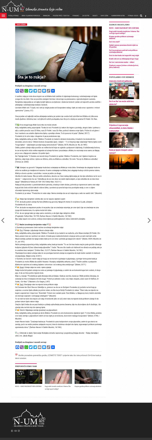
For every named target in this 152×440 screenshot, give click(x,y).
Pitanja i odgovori (134, 15)
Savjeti (94, 15)
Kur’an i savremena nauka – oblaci (121, 62)
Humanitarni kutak (118, 15)
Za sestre (85, 15)
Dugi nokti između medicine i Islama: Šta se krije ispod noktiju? (124, 32)
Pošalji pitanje (13, 15)
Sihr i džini (104, 15)
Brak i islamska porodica (31, 15)
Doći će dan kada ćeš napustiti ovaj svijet (124, 55)
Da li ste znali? (114, 42)
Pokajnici (76, 15)
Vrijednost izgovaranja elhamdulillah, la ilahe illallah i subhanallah (121, 128)
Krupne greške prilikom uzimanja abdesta (88, 386)
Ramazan (46, 15)
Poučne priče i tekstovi (61, 15)
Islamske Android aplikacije (120, 81)
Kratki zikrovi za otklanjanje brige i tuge (123, 59)
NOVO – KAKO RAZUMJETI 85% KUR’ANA (28, 386)
